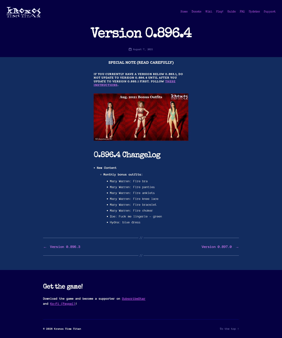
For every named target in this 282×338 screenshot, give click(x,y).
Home (184, 11)
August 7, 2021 (143, 49)
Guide (231, 11)
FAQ (242, 11)
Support (269, 11)
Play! (219, 11)
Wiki (208, 11)
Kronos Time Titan (67, 328)
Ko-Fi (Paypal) (62, 303)
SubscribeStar (133, 298)
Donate (196, 11)
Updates (254, 11)
